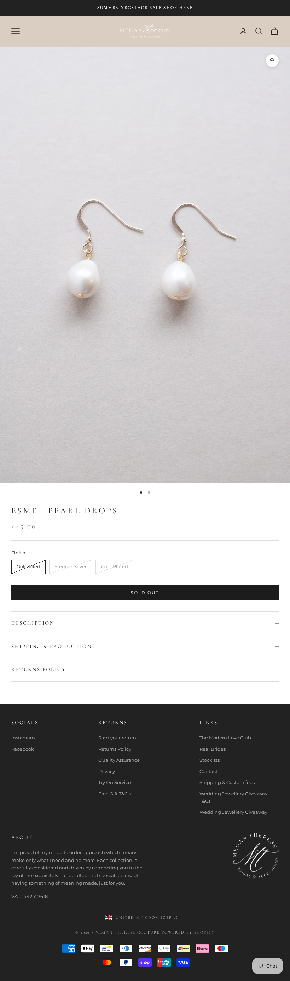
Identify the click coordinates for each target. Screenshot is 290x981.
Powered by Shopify (188, 932)
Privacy (106, 771)
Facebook (22, 749)
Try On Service (114, 782)
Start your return (117, 737)
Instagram (23, 737)
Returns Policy (114, 749)
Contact (208, 771)
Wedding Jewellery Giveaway (233, 812)
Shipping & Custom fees (227, 782)
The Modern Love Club (225, 737)
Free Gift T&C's (114, 793)
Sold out (144, 592)
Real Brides (212, 749)
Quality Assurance (119, 760)
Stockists (209, 760)
